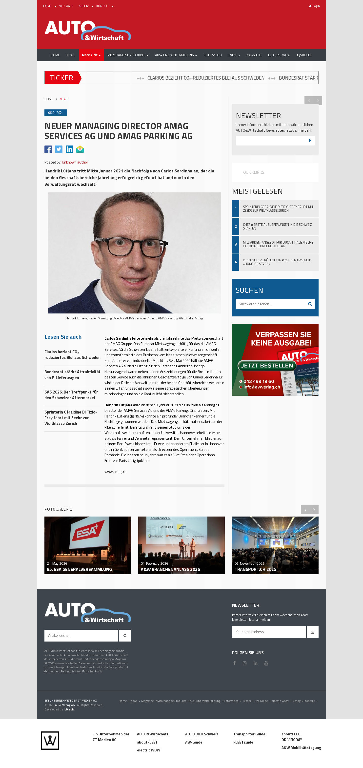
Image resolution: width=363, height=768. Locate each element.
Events (248, 701)
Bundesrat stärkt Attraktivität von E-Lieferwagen (273, 77)
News (135, 701)
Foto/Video (233, 701)
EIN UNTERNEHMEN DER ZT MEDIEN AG (70, 700)
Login (316, 5)
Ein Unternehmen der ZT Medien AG (111, 737)
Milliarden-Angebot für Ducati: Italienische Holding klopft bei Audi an (278, 244)
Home (124, 701)
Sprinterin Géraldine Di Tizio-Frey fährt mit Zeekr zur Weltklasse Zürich (278, 208)
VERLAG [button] (65, 5)
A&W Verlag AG (65, 705)
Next (317, 100)
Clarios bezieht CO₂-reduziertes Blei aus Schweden (141, 77)
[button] (91, 55)
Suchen (306, 55)
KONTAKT (103, 5)
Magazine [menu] (147, 701)
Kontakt (311, 701)
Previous (308, 100)
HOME (47, 5)
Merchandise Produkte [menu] (172, 701)
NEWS (64, 99)
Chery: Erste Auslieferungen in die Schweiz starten (277, 226)
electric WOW (282, 701)
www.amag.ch (115, 472)
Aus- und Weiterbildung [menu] (205, 701)
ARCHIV (84, 5)
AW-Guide (263, 701)
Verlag (298, 701)
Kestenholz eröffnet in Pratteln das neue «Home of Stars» (277, 262)
